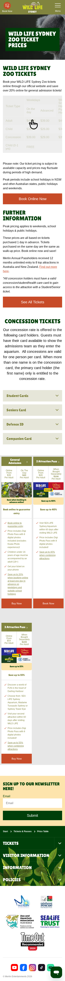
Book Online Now (32, 199)
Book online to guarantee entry (15, 525)
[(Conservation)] (46, 902)
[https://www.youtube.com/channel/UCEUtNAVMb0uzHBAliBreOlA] (14, 967)
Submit (32, 815)
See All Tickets (32, 302)
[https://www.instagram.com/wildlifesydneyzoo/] (32, 967)
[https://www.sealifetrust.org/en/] (50, 922)
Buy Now (17, 758)
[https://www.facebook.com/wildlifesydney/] (23, 967)
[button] (16, 481)
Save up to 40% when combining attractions (47, 555)
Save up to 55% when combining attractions (16, 745)
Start (5, 831)
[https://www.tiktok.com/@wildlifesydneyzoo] (41, 967)
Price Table (43, 831)
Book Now (48, 603)
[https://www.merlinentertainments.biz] (22, 902)
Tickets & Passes (23, 831)
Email (6, 796)
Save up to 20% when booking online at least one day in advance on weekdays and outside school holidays (18, 584)
